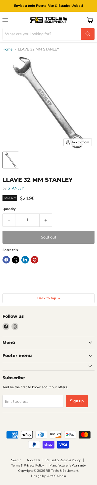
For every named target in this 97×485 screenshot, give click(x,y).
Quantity (9, 209)
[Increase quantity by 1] (46, 220)
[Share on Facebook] (6, 260)
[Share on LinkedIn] (25, 260)
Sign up (77, 401)
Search (16, 460)
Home (7, 49)
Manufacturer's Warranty (67, 465)
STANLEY (16, 188)
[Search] (88, 34)
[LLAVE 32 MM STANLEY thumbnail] (11, 160)
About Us (33, 460)
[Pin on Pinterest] (34, 260)
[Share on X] (15, 260)
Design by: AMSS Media (48, 476)
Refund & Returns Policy (63, 460)
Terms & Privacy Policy (27, 465)
